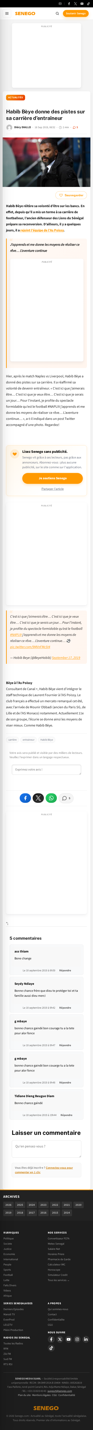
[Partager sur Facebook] (25, 798)
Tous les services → (59, 1280)
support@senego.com (60, 1391)
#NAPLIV (16, 634)
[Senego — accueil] (25, 13)
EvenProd (8, 1320)
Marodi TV (9, 1314)
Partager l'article (53, 489)
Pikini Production (13, 1330)
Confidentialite (56, 1320)
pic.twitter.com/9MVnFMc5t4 (30, 647)
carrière (12, 740)
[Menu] (7, 13)
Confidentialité (66, 1395)
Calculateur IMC (56, 1264)
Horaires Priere (56, 1254)
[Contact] (60, 4)
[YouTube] (82, 3)
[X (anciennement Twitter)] (75, 3)
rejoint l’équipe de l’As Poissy (42, 230)
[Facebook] (69, 3)
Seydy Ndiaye (24, 984)
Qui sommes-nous (58, 1309)
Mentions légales (41, 1395)
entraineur (28, 740)
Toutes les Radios (13, 1343)
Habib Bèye (46, 740)
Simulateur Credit (57, 1275)
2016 (43, 1213)
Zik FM (7, 1354)
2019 (8, 1213)
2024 (32, 1205)
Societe (7, 1244)
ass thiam (21, 951)
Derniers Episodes (13, 1309)
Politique (8, 1238)
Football (8, 1275)
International (10, 1259)
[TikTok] (88, 3)
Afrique (7, 1296)
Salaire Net (54, 1249)
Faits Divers (9, 1285)
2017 (32, 1213)
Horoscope (54, 1270)
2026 (8, 1205)
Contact (52, 1314)
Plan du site (24, 1395)
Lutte (6, 1280)
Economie (9, 1254)
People (7, 1264)
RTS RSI (7, 1364)
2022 (55, 1205)
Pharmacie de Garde (59, 1259)
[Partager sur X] (38, 798)
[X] (59, 1339)
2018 (20, 1213)
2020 (78, 1205)
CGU (50, 1325)
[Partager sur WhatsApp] (51, 798)
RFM (5, 1349)
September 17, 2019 (66, 657)
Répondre (65, 970)
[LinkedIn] (85, 1339)
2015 (55, 1213)
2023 (43, 1205)
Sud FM (7, 1359)
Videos (7, 1291)
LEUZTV (7, 1325)
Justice (7, 1249)
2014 (67, 1213)
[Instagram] (77, 1339)
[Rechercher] (57, 13)
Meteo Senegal (56, 1244)
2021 (67, 1205)
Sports (7, 1270)
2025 (20, 1205)
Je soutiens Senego (53, 478)
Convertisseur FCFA (58, 1238)
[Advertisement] (46, 57)
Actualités (15, 97)
